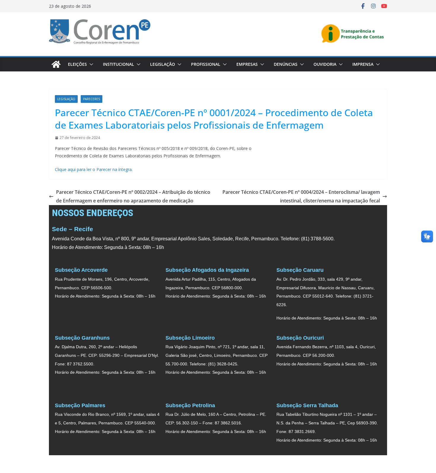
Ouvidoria (325, 64)
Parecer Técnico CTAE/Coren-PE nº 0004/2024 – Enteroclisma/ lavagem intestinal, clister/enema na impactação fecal (301, 196)
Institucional (118, 64)
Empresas (247, 64)
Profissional (205, 64)
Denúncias (285, 64)
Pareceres (91, 99)
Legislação (162, 64)
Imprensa (362, 64)
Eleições (77, 64)
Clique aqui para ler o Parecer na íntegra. (94, 169)
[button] (90, 64)
